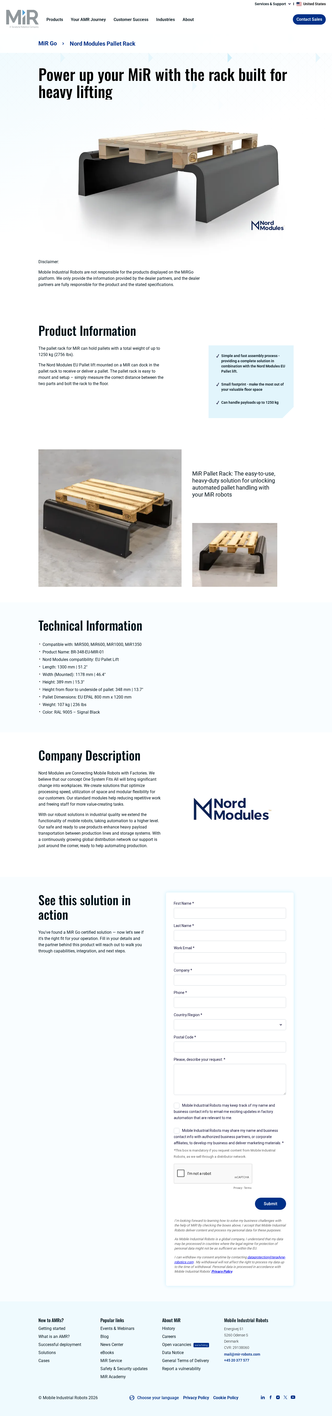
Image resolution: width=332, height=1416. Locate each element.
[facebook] (270, 1397)
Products (54, 19)
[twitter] (285, 1397)
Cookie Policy (225, 1397)
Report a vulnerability (181, 1368)
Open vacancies (176, 1344)
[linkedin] (263, 1397)
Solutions (47, 1352)
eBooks (107, 1352)
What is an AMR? (54, 1336)
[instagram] (278, 1397)
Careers (169, 1336)
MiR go (47, 43)
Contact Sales (309, 19)
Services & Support (270, 4)
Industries (165, 19)
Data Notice (173, 1352)
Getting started (51, 1328)
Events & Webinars (117, 1328)
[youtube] (293, 1397)
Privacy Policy (196, 1397)
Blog (104, 1336)
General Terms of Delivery (185, 1360)
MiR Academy (113, 1376)
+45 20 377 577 (236, 1360)
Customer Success (131, 19)
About (188, 19)
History (168, 1328)
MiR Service (111, 1360)
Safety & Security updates (124, 1368)
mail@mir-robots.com (242, 1354)
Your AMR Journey (88, 19)
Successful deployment (59, 1344)
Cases (44, 1360)
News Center (111, 1344)
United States (314, 4)
